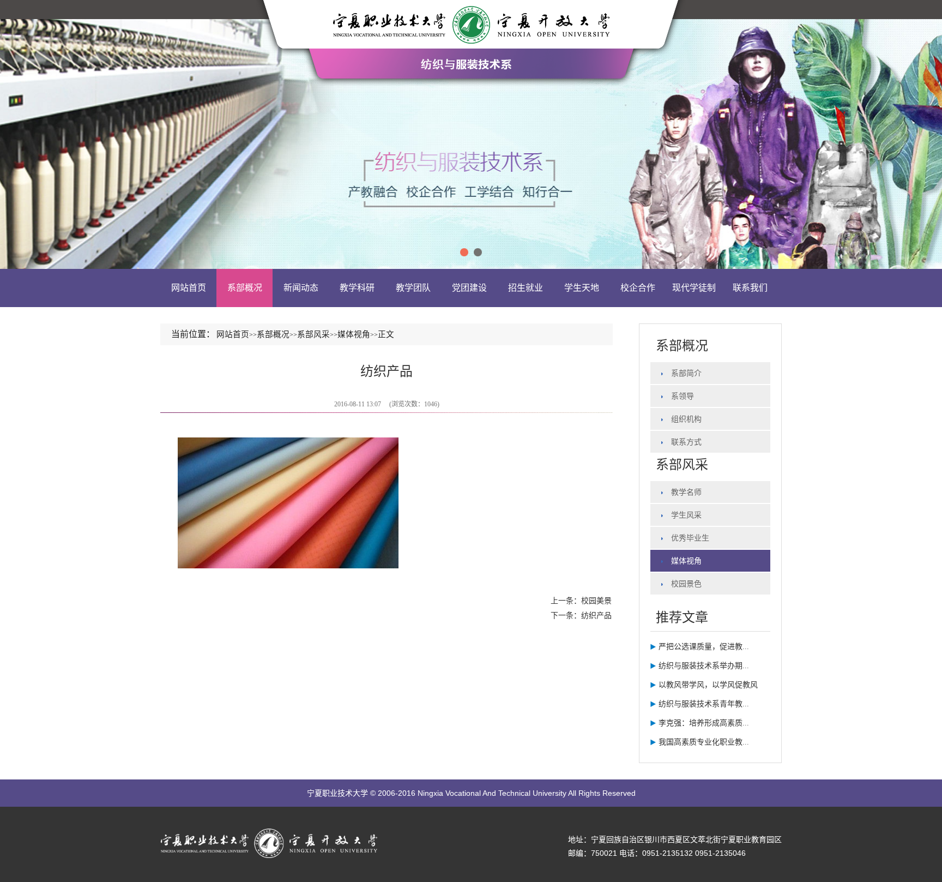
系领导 (682, 396)
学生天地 (581, 287)
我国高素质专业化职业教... (704, 742)
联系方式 (686, 442)
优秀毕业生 (690, 538)
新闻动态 (300, 287)
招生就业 (525, 287)
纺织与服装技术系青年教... (704, 704)
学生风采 (686, 515)
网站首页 (188, 287)
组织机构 (686, 419)
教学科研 (357, 287)
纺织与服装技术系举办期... (704, 666)
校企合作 (637, 287)
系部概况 (244, 287)
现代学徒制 (694, 287)
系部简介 (686, 373)
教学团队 (413, 287)
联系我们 (750, 287)
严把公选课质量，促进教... (704, 647)
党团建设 (469, 287)
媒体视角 (686, 561)
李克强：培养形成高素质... (704, 723)
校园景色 (686, 584)
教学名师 (686, 492)
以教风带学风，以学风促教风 (708, 685)
